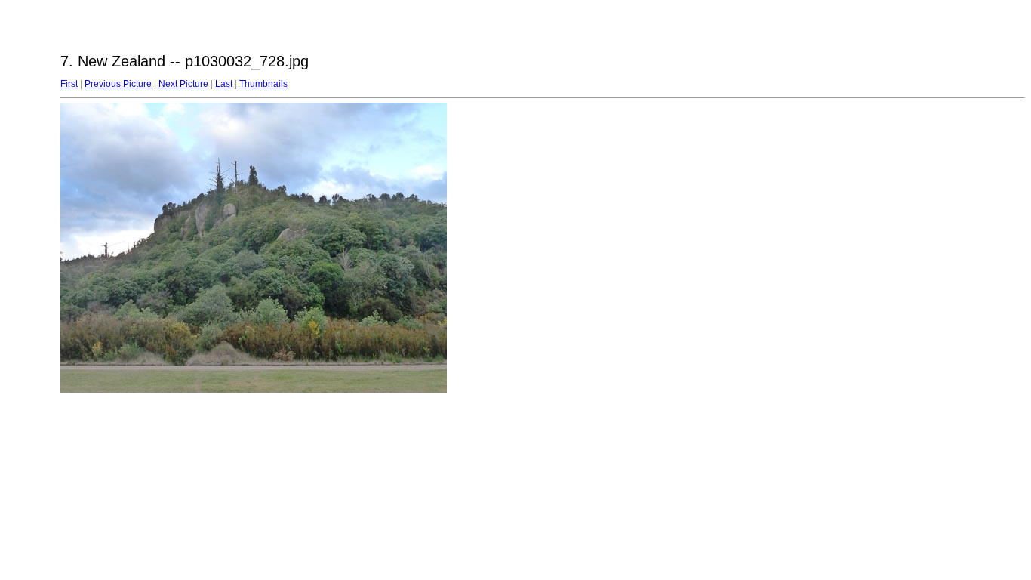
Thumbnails (263, 84)
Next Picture (183, 84)
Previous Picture (118, 84)
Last (223, 84)
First (69, 84)
